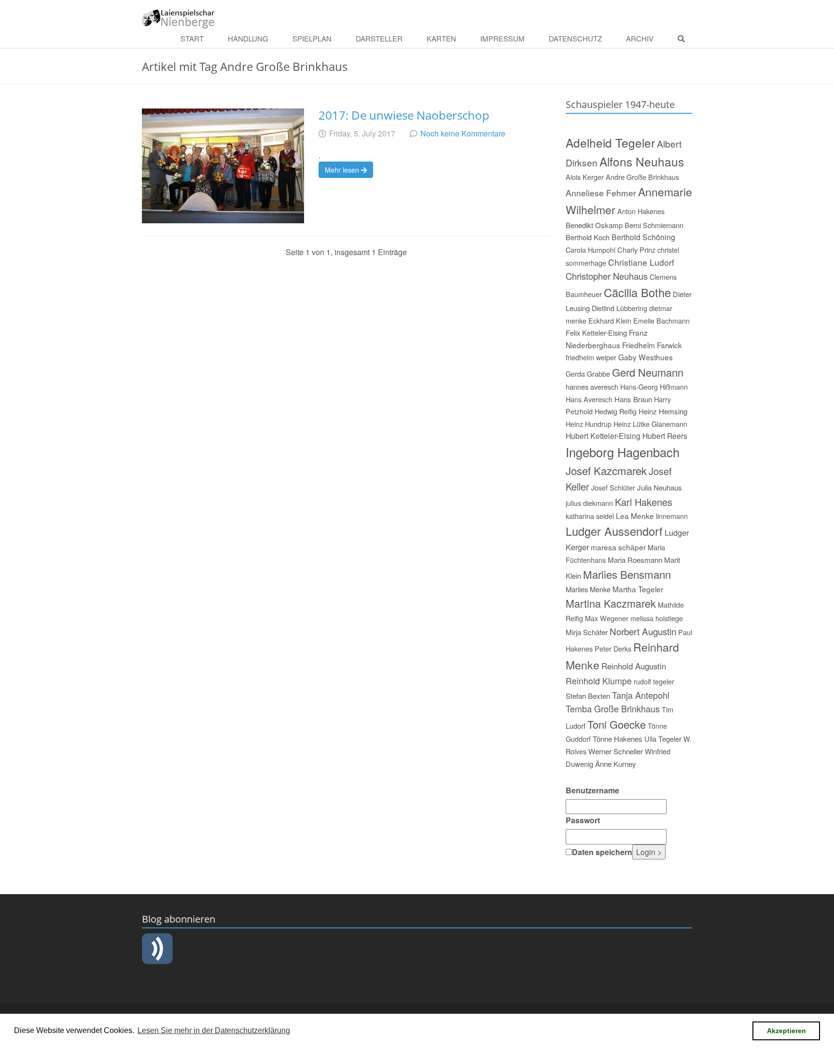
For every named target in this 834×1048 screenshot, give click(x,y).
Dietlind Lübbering (619, 308)
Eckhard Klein (609, 320)
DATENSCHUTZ (575, 38)
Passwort (583, 820)
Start (192, 38)
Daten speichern (602, 851)
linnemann (672, 516)
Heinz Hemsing (663, 411)
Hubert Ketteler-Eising (603, 435)
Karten (441, 38)
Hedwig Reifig (616, 411)
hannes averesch (592, 386)
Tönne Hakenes (617, 739)
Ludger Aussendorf (614, 531)
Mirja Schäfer (587, 632)
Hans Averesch (589, 399)
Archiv (639, 38)
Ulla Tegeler (662, 739)
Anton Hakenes (641, 211)
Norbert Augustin (643, 631)
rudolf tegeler (654, 681)
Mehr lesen (343, 170)
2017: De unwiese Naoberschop (404, 115)
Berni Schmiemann (654, 225)
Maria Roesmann (635, 560)
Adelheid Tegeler (610, 142)
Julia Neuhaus (659, 487)
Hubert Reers (664, 435)
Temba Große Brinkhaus (613, 708)
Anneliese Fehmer (601, 193)
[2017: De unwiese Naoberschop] (223, 166)
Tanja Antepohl (640, 695)
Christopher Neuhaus (607, 276)
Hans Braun (633, 399)
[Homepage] (178, 18)
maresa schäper (618, 547)
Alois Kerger (585, 177)
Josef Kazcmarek (606, 470)
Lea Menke (635, 515)
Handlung (248, 38)
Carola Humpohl (590, 250)
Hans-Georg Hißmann (654, 386)
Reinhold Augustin (633, 666)
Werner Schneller (615, 751)
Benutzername (592, 790)
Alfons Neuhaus (641, 161)
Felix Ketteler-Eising (596, 332)
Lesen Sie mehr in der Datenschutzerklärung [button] (214, 1030)
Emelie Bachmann (661, 320)
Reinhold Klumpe (599, 681)
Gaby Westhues (645, 357)
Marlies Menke (588, 589)
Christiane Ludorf (641, 262)
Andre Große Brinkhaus (642, 177)
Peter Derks (613, 648)
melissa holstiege (656, 618)
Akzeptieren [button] (786, 1030)
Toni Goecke (616, 724)
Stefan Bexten (588, 696)
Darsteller (379, 38)
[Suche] (683, 39)
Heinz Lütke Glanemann (650, 424)
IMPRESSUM (502, 38)
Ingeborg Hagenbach (623, 452)
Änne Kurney (615, 764)
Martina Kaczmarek (611, 603)
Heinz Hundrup (589, 424)
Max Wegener (606, 618)
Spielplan (312, 38)
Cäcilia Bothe (637, 292)
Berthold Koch (588, 237)
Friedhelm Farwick (652, 345)
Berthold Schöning (643, 236)
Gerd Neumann (647, 372)
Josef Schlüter (613, 487)
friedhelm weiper (591, 357)
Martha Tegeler (637, 589)
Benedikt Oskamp (594, 225)
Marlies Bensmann (627, 574)
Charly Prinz (636, 250)
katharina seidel (590, 516)
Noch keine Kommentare (462, 133)
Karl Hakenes (643, 502)
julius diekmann (589, 503)
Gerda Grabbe (588, 373)
